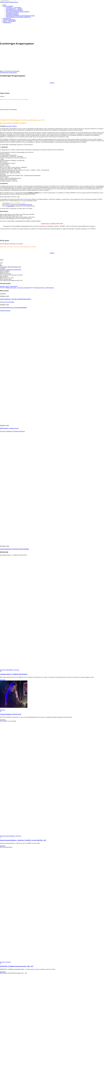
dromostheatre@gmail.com (25, 204)
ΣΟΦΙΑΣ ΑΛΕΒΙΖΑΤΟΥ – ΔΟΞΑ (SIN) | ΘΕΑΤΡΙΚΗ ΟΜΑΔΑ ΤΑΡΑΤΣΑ (15, 299)
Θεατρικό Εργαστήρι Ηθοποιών (7, 836)
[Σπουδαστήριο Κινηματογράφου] (8, 72)
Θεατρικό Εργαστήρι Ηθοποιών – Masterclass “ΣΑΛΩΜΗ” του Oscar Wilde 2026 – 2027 (23, 840)
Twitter (11, 286)
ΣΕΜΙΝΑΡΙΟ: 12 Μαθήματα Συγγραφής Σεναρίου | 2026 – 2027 (16, 966)
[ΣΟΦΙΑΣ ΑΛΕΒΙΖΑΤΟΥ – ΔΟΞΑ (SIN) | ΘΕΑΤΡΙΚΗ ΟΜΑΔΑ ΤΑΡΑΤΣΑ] (3, 293)
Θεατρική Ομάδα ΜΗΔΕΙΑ (6, 670)
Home (1, 71)
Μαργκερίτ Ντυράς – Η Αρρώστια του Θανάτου (18, 287)
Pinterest (15, 286)
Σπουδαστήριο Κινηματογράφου (13, 269)
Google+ (7, 286)
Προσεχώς (16, 670)
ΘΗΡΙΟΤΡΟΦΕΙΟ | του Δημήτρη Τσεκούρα (9, 428)
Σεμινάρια (2, 269)
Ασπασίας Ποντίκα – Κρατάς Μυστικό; (44, 287)
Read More (2, 679)
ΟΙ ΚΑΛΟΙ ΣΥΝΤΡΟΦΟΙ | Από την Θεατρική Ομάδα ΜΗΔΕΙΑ (13, 307)
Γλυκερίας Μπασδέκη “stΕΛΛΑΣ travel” (10, 714)
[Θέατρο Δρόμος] (9, 2)
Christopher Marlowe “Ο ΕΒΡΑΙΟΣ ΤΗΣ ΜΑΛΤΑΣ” (14, 674)
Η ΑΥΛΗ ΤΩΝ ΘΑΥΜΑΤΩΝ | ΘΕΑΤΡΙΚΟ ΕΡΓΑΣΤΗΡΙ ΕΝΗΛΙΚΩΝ (14, 549)
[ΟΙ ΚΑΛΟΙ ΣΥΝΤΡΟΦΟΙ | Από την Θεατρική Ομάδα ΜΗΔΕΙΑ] (7, 302)
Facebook (2, 286)
